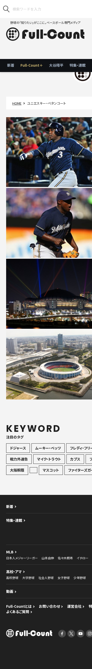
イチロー (82, 558)
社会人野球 (46, 577)
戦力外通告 (19, 459)
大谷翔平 (56, 65)
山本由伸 (48, 558)
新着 (10, 65)
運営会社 (74, 606)
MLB (10, 551)
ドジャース (18, 448)
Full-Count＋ (31, 65)
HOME (16, 103)
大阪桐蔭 (17, 470)
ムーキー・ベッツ (48, 448)
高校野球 (12, 577)
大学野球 (28, 577)
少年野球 (80, 577)
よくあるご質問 (17, 611)
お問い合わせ (49, 606)
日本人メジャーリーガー (22, 558)
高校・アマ (14, 571)
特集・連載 (78, 65)
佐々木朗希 (65, 558)
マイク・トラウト (49, 459)
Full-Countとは (19, 606)
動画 (9, 591)
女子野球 (63, 577)
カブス (75, 459)
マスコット (51, 470)
